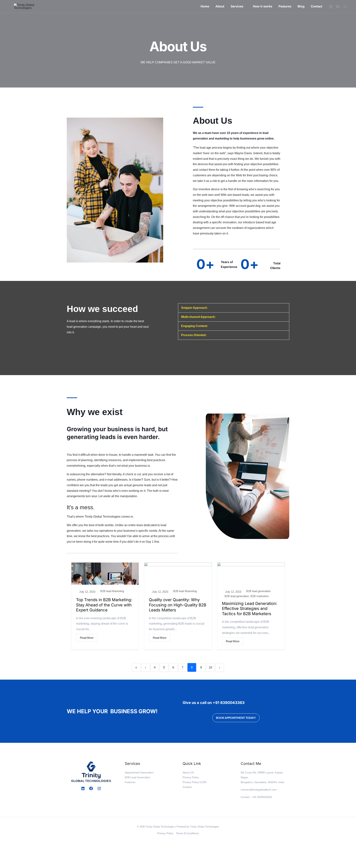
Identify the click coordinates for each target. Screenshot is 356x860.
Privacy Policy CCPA (194, 782)
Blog (301, 6)
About (219, 6)
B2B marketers (259, 596)
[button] (233, 307)
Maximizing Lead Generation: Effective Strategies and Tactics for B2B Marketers (249, 608)
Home (205, 6)
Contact (316, 6)
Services (237, 6)
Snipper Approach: (194, 307)
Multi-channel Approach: (198, 316)
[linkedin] (330, 6)
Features (284, 6)
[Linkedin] (83, 788)
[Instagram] (345, 6)
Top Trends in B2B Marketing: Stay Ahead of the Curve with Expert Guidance (104, 604)
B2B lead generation (258, 591)
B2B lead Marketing (112, 591)
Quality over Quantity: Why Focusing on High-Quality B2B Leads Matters (177, 604)
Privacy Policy (191, 777)
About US (188, 772)
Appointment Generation (139, 772)
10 (210, 667)
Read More (86, 637)
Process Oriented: (194, 335)
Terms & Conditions (187, 833)
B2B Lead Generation (137, 777)
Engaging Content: (194, 326)
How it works (262, 6)
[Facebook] (337, 6)
